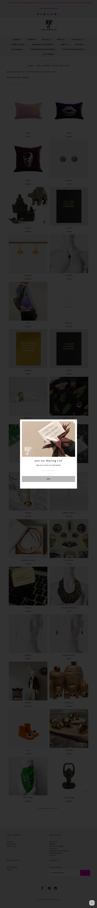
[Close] (75, 421)
